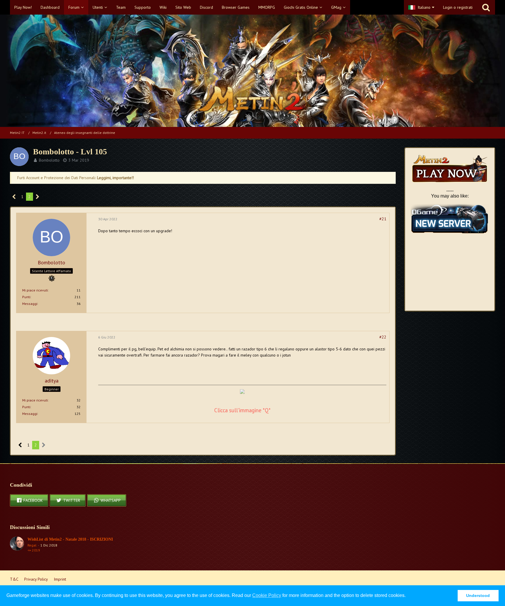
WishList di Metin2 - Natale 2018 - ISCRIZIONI (70, 539)
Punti (26, 297)
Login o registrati (458, 7)
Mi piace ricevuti (35, 290)
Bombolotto (49, 160)
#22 (382, 337)
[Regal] (17, 545)
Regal (32, 545)
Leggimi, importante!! (115, 177)
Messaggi (29, 303)
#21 (382, 218)
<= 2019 (33, 550)
